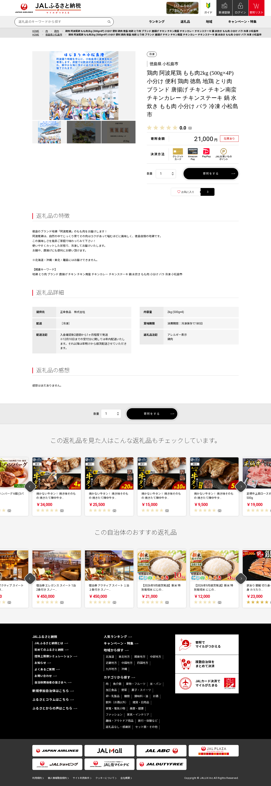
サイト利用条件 (81, 778)
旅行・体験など (148, 720)
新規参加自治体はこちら (50, 691)
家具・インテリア (138, 714)
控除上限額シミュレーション (53, 656)
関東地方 (139, 656)
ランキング (157, 22)
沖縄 (124, 669)
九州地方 (111, 669)
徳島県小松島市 (53, 34)
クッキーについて (104, 778)
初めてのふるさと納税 (49, 649)
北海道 (110, 656)
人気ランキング (115, 637)
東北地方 (124, 656)
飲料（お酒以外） (117, 702)
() (190, 128)
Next (241, 487)
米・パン (155, 683)
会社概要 (125, 778)
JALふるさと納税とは (49, 643)
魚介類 (117, 683)
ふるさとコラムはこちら (50, 700)
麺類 (127, 696)
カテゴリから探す (117, 677)
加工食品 (111, 690)
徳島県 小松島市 (164, 63)
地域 (209, 22)
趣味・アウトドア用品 (120, 720)
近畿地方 (111, 662)
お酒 (155, 696)
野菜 (124, 690)
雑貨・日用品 (141, 702)
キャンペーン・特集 (242, 22)
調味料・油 (141, 696)
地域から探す (114, 650)
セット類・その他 (146, 726)
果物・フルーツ (135, 683)
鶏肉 (56, 31)
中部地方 (155, 656)
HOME (35, 31)
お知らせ (40, 662)
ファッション (114, 714)
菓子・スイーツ (141, 690)
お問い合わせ (43, 676)
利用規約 (37, 778)
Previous (30, 487)
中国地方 (127, 662)
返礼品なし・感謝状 (118, 726)
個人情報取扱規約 (57, 778)
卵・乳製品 (113, 696)
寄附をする (211, 173)
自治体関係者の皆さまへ (51, 682)
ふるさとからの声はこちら (52, 708)
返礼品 (185, 22)
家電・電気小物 (115, 708)
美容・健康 (137, 708)
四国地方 (142, 662)
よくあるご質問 (45, 669)
